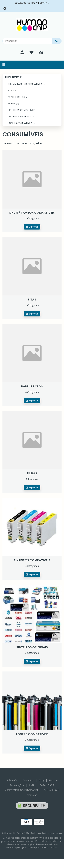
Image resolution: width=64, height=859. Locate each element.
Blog (41, 780)
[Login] (22, 52)
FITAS (11, 90)
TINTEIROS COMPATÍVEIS (22, 110)
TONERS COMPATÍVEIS (20, 123)
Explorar (33, 226)
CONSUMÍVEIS (13, 77)
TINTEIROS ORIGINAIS (20, 116)
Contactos (28, 780)
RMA (31, 785)
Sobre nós (12, 780)
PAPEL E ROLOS (17, 96)
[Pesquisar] (57, 41)
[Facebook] (4, 8)
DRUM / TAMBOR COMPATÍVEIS (25, 83)
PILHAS (13, 103)
